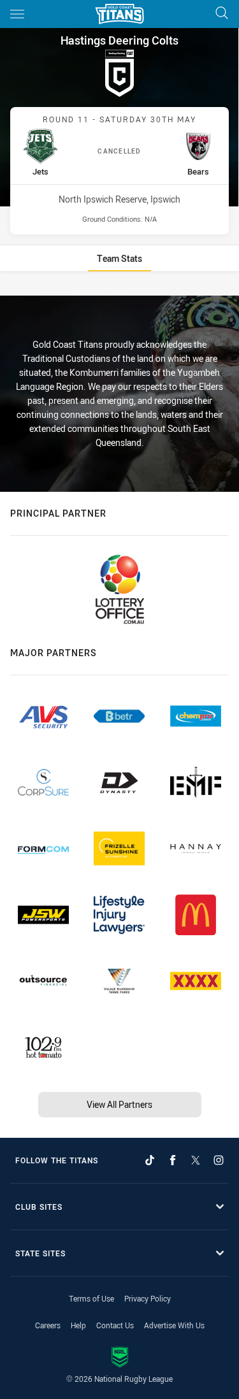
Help (78, 1325)
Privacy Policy (147, 1298)
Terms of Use (91, 1298)
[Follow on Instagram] (219, 1160)
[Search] (222, 14)
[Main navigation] (17, 14)
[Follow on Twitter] (196, 1160)
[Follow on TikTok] (150, 1160)
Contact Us (115, 1325)
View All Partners (119, 1104)
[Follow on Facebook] (173, 1160)
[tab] (119, 258)
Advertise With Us (174, 1325)
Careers (48, 1325)
